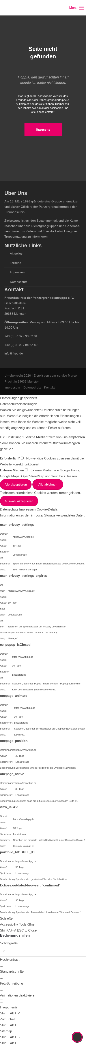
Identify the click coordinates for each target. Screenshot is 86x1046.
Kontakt (49, 387)
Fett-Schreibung (11, 983)
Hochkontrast (9, 959)
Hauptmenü (8, 1007)
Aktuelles (16, 253)
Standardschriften (12, 971)
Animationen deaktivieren (18, 995)
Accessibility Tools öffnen (18, 924)
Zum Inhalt (7, 1019)
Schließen (7, 918)
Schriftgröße (9, 943)
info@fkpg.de (13, 353)
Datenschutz (18, 282)
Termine (15, 263)
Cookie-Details (47, 509)
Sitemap (6, 1031)
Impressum (18, 272)
